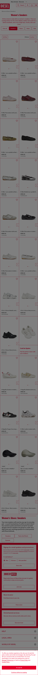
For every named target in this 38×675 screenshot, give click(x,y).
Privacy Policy (24, 660)
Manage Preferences (8, 660)
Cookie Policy (5, 662)
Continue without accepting (19, 672)
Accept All (19, 667)
